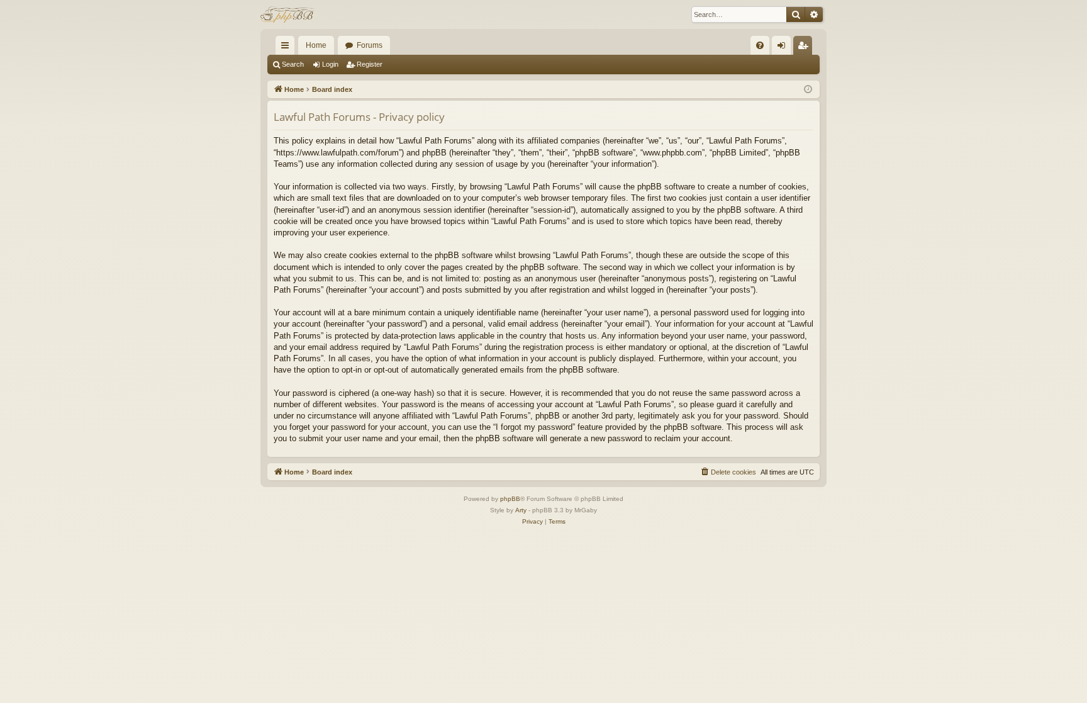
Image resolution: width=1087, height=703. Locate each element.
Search (293, 64)
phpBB (510, 498)
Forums (369, 45)
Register (369, 64)
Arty (521, 510)
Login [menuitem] (784, 48)
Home (316, 45)
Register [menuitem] (805, 48)
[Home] (288, 14)
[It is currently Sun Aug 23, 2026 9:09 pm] (808, 89)
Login (330, 64)
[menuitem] (759, 45)
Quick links (287, 48)
